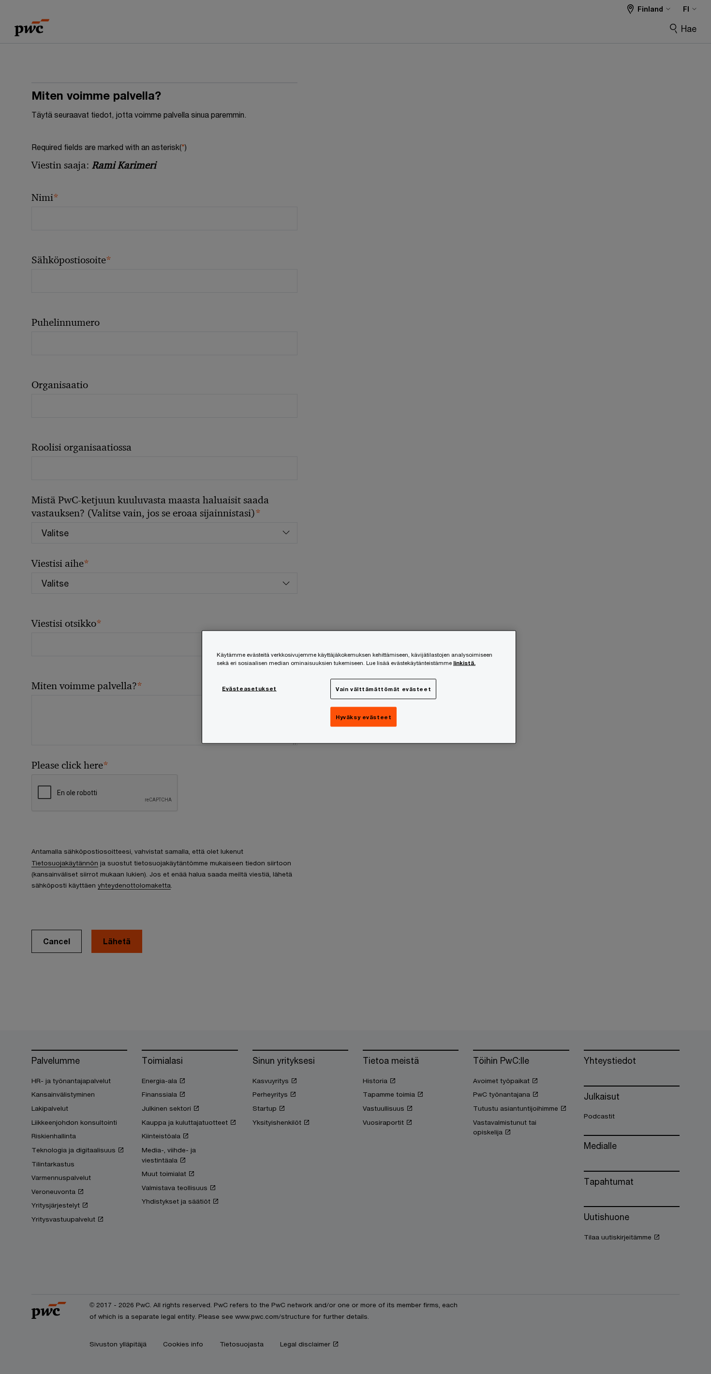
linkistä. (464, 662)
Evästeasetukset (249, 688)
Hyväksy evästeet (363, 716)
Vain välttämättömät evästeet (383, 688)
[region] (359, 687)
